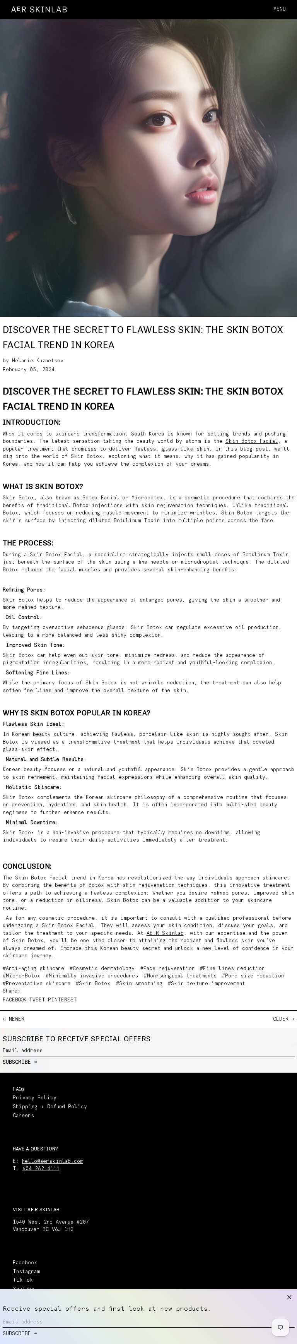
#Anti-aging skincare (33, 968)
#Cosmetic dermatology (102, 968)
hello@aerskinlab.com (52, 1161)
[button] (291, 9)
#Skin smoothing (139, 983)
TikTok (23, 1280)
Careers (23, 1115)
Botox (90, 498)
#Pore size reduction (253, 976)
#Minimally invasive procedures (92, 976)
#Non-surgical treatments (180, 976)
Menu (279, 9)
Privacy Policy (34, 1098)
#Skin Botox (93, 983)
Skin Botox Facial (251, 441)
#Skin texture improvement (206, 983)
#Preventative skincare (36, 983)
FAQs (19, 1089)
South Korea (147, 434)
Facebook (25, 1262)
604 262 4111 (41, 1168)
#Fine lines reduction (232, 968)
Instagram (26, 1271)
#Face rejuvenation (167, 968)
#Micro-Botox (21, 976)
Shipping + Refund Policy (50, 1106)
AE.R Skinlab (165, 933)
